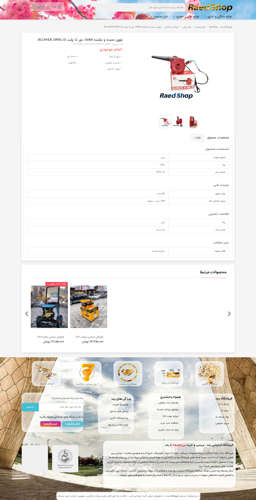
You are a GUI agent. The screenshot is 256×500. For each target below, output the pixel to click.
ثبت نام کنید (43, 6)
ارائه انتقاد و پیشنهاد (118, 424)
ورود (54, 6)
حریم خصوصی (222, 423)
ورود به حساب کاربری (168, 429)
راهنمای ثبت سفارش (168, 402)
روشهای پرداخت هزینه (167, 409)
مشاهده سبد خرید (169, 423)
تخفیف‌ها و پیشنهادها (33, 16)
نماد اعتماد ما (222, 417)
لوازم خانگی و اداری (219, 16)
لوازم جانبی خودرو (188, 16)
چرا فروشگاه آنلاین (119, 418)
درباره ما (225, 410)
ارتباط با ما (224, 404)
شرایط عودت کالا (170, 416)
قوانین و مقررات (120, 404)
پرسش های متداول (119, 411)
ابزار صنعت (161, 16)
